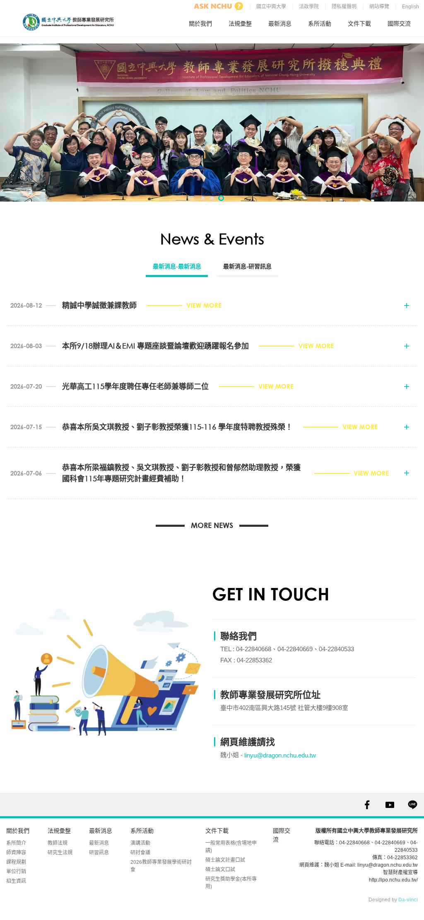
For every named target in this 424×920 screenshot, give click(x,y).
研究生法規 (60, 852)
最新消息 (280, 23)
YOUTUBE (390, 805)
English (410, 7)
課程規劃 (16, 862)
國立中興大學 (271, 7)
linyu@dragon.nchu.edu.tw (280, 755)
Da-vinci (408, 900)
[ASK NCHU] (218, 6)
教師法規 (57, 843)
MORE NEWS (212, 525)
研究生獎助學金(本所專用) (231, 882)
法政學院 (309, 7)
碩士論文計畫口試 (225, 860)
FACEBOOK (367, 805)
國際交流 (399, 23)
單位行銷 (16, 872)
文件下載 (359, 23)
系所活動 (319, 23)
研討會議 (140, 852)
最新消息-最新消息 (177, 266)
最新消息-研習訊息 (247, 266)
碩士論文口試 (220, 869)
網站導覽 (379, 7)
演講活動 (140, 843)
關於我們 (200, 23)
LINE (412, 805)
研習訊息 (99, 852)
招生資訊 (16, 881)
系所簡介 (16, 843)
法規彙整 (240, 23)
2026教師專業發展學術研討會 (161, 865)
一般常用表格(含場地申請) (231, 846)
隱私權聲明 (344, 7)
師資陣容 (16, 852)
